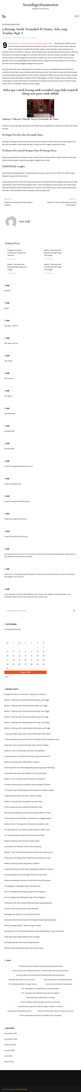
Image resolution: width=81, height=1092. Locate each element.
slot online (8, 361)
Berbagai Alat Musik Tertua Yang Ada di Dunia (22, 914)
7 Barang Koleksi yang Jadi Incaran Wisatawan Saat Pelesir (27, 734)
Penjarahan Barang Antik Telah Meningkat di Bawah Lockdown (28, 869)
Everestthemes (21, 1089)
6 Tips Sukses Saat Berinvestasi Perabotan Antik (23, 807)
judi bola (7, 290)
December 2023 (10, 1039)
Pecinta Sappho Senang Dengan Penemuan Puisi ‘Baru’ (25, 875)
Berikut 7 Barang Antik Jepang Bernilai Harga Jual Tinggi (26, 717)
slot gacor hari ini (11, 326)
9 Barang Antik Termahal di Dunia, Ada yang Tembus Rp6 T (30, 43)
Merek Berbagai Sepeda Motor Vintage (40, 997)
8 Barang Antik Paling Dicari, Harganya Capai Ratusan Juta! (27, 858)
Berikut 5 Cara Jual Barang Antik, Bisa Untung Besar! (62, 203)
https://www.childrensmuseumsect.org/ (52, 554)
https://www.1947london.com (16, 536)
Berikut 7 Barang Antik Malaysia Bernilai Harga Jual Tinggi (26, 722)
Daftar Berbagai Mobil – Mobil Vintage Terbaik (22, 925)
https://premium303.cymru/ (15, 519)
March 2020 (9, 1062)
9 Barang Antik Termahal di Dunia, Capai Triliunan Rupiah (26, 745)
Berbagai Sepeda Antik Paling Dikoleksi (58, 980)
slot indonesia (9, 413)
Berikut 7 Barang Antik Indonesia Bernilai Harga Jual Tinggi (27, 728)
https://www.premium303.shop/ (17, 501)
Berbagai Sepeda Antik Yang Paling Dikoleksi (21, 942)
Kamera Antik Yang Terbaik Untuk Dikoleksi (21, 908)
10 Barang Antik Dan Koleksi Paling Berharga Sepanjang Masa (28, 903)
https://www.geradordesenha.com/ (18, 466)
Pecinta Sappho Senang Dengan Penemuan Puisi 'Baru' (40, 1002)
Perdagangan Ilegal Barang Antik (19, 1011)
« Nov (6, 677)
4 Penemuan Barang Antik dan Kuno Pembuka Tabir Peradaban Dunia (31, 739)
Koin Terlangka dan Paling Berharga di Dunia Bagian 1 (25, 897)
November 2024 (10, 1033)
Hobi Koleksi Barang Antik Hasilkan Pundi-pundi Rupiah (25, 773)
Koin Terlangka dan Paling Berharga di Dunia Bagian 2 (25, 892)
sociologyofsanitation (11, 24)
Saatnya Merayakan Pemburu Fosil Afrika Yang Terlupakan (27, 880)
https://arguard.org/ (12, 484)
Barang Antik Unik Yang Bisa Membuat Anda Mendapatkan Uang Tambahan (34, 931)
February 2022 (10, 1045)
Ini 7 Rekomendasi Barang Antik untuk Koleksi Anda (24, 835)
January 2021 (9, 1050)
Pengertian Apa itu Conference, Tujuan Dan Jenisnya (16, 252)
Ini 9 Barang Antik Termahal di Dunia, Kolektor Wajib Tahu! (27, 830)
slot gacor (8, 396)
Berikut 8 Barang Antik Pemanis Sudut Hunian (22, 841)
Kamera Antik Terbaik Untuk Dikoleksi (59, 984)
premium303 (9, 431)
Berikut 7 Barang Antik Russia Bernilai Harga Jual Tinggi (17, 267)
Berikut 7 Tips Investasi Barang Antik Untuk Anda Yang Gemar (28, 852)
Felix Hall (33, 37)
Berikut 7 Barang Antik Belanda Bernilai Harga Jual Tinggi (52, 252)
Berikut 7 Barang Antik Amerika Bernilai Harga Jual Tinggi (53, 267)
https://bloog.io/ (28, 574)
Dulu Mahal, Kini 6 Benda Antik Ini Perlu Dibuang (22, 846)
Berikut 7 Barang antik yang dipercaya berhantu (23, 801)
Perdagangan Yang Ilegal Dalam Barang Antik (22, 886)
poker (6, 308)
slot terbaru (9, 378)
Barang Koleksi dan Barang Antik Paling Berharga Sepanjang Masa (30, 920)
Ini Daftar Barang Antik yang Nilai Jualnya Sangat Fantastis (27, 784)
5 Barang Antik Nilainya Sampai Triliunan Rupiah (22, 796)
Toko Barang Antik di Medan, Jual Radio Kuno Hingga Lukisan (27, 818)
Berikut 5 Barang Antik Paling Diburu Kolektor (18, 203)
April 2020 (8, 1056)
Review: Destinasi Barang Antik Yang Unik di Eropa (23, 948)
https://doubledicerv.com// (29, 594)
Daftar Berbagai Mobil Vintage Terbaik (23, 984)
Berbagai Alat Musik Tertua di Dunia (22, 980)
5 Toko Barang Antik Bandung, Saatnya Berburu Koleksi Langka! (29, 790)
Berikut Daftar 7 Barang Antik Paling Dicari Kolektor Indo (26, 824)
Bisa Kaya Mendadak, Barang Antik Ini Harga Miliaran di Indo (27, 813)
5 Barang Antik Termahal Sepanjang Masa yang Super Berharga (29, 767)
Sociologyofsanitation (40, 4)
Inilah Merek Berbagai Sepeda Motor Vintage (22, 937)
